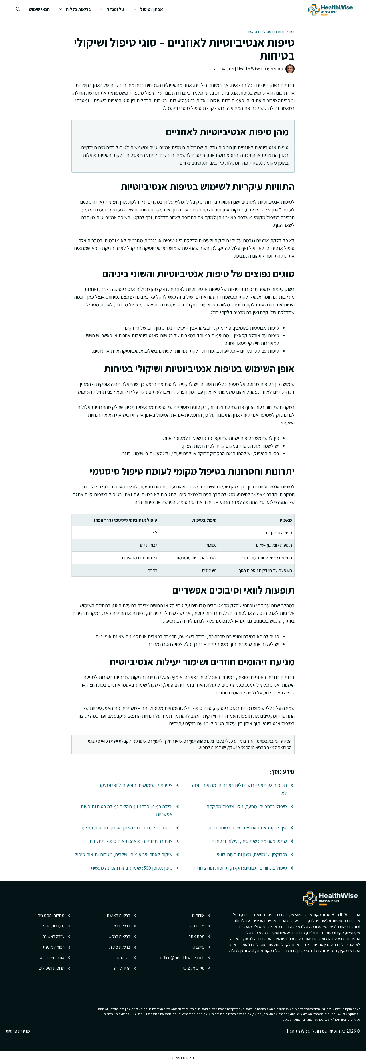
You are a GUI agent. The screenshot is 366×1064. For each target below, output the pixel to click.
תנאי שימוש (39, 9)
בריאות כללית (78, 9)
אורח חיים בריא (52, 958)
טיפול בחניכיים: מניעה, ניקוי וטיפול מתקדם (246, 806)
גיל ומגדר (115, 9)
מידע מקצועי (194, 968)
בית (292, 32)
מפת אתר (197, 936)
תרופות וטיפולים (52, 968)
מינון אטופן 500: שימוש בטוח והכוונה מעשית (131, 868)
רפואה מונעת (54, 947)
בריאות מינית (119, 947)
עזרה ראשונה (54, 936)
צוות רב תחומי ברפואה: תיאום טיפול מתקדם (131, 841)
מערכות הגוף (54, 926)
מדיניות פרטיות (18, 1031)
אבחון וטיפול (151, 9)
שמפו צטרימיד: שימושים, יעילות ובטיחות (249, 841)
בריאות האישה (118, 915)
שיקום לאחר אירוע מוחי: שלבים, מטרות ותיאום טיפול (123, 854)
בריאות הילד (120, 926)
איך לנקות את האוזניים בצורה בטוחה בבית (247, 827)
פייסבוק (198, 947)
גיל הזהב (123, 958)
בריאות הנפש (119, 936)
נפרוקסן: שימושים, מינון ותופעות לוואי (252, 854)
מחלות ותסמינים (51, 915)
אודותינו (198, 915)
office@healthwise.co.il (182, 958)
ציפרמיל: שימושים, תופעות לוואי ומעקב (135, 785)
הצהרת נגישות (183, 1057)
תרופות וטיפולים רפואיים (266, 32)
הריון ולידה (122, 968)
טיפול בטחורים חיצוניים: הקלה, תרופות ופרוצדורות (240, 868)
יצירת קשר (196, 926)
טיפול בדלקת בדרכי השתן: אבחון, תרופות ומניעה (126, 827)
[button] (18, 9)
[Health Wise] (331, 9)
